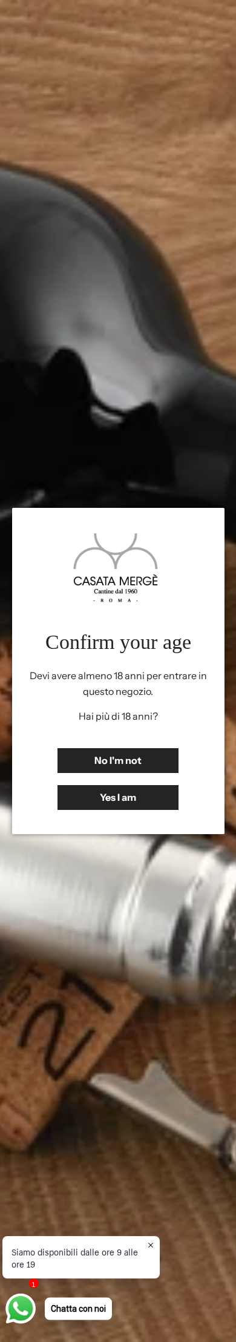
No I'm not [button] (118, 760)
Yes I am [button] (118, 797)
